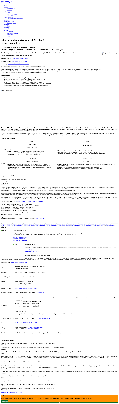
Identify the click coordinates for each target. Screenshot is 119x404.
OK (59, 402)
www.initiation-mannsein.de (20, 240)
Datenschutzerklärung (12, 392)
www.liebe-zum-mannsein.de (20, 237)
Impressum (3, 392)
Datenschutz (4, 401)
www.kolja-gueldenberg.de (32, 249)
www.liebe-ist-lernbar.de (19, 238)
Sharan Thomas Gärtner (7, 1)
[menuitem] (5, 5)
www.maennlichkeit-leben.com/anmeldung (19, 64)
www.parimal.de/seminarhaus (42, 318)
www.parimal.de (39, 218)
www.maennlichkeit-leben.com (19, 61)
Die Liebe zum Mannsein (7, 2)
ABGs (21, 392)
